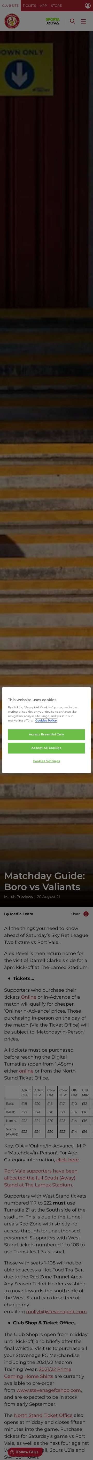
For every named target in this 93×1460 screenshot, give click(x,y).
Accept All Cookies (46, 748)
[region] (46, 730)
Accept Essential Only (46, 734)
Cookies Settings (46, 761)
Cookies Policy (46, 720)
